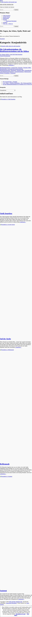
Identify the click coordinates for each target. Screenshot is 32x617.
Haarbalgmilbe (3, 69)
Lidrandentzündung (19, 71)
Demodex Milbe (27, 67)
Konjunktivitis (11, 69)
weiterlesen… (11, 65)
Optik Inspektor (6, 15)
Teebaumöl (12, 73)
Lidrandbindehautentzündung (7, 71)
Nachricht (2, 38)
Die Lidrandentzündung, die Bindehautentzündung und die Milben (14, 50)
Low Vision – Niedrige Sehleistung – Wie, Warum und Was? (17, 83)
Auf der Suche (6, 17)
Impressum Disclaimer (11, 21)
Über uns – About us (8, 23)
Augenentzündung (18, 69)
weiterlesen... (23, 222)
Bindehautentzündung (5, 67)
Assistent (5, 22)
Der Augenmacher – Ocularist (10, 81)
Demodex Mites (20, 70)
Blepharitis (13, 70)
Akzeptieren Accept (20, 614)
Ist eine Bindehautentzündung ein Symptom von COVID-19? (17, 84)
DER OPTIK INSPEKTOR (6, 4)
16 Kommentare (6, 55)
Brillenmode (6, 18)
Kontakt (5, 19)
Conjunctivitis (14, 67)
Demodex (20, 67)
